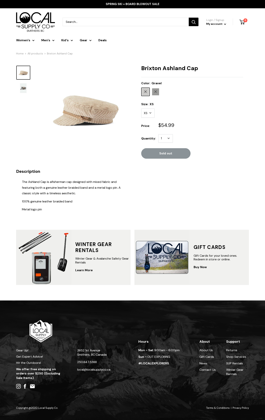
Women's (23, 40)
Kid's (65, 40)
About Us (206, 350)
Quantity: (148, 138)
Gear (83, 40)
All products (35, 53)
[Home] (40, 322)
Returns (231, 350)
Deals (102, 40)
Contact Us (207, 370)
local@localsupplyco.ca (93, 370)
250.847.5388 (87, 362)
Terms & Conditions (218, 408)
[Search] (193, 22)
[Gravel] (145, 91)
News (203, 363)
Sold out (165, 153)
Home (20, 53)
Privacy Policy (241, 408)
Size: (147, 104)
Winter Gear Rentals (234, 372)
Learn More (84, 270)
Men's (45, 40)
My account (214, 24)
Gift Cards (206, 357)
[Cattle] (155, 91)
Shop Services (236, 357)
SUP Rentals (234, 363)
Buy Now (200, 267)
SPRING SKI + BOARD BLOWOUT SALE (132, 4)
